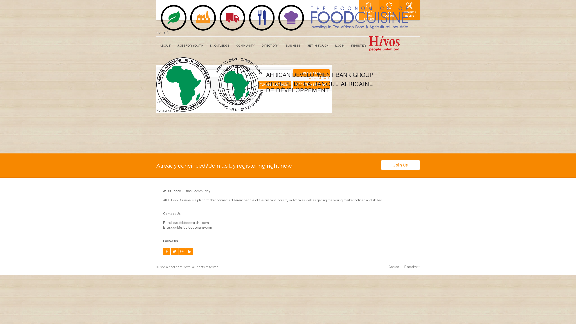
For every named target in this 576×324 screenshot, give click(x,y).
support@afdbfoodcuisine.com (189, 227)
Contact (394, 267)
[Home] (284, 18)
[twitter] (174, 251)
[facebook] (167, 251)
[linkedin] (189, 251)
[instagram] (182, 251)
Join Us (401, 165)
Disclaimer (412, 267)
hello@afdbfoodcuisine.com (188, 223)
